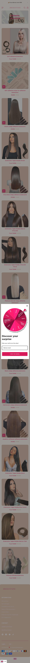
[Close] (27, 306)
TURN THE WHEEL (15, 354)
